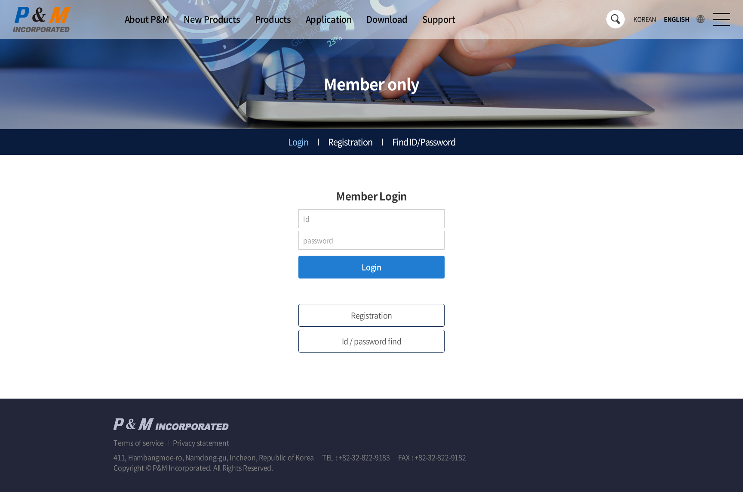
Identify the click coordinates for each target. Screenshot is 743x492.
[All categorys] (721, 19)
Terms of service (140, 442)
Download (387, 19)
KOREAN (644, 19)
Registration (350, 142)
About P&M (147, 19)
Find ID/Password (423, 142)
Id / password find (371, 341)
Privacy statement (201, 442)
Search (615, 19)
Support (438, 19)
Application (329, 19)
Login (298, 142)
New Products (212, 19)
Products (273, 19)
